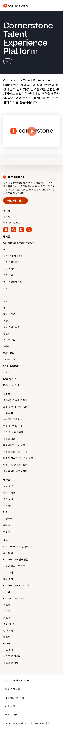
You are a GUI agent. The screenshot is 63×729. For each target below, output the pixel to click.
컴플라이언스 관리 (12, 425)
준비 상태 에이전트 (13, 255)
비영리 (6, 531)
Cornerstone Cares (14, 598)
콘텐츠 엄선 (9, 438)
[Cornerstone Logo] (15, 6)
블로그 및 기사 (10, 662)
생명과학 (7, 505)
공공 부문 (8, 486)
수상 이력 (8, 630)
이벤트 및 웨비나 (11, 656)
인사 (5, 307)
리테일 (6, 525)
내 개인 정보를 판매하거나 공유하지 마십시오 (28, 723)
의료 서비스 (9, 499)
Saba (6, 346)
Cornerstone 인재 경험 (15, 559)
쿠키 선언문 (11, 715)
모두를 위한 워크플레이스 (16, 471)
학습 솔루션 (9, 314)
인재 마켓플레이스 (12, 281)
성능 (5, 301)
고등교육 (7, 518)
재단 (5, 592)
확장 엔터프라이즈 (12, 327)
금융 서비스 (9, 492)
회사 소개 (8, 579)
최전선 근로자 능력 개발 (15, 451)
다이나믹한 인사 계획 (14, 445)
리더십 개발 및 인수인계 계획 (18, 458)
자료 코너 (8, 649)
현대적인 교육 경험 (13, 419)
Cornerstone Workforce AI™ (19, 243)
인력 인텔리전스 (11, 262)
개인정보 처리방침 (14, 697)
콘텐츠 (6, 333)
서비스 (6, 372)
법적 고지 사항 (12, 689)
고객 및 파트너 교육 (13, 432)
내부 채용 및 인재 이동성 (15, 464)
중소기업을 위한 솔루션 (15, 400)
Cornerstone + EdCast (16, 585)
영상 (7, 61)
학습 (5, 320)
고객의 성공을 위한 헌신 (15, 566)
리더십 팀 (8, 553)
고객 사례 (8, 572)
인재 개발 (8, 275)
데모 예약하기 (15, 201)
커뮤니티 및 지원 (11, 222)
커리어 (6, 611)
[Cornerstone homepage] (31, 177)
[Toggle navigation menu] (54, 5)
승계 (5, 294)
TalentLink (9, 359)
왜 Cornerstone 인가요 (15, 546)
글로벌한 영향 (10, 624)
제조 (5, 512)
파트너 (6, 618)
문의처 (6, 216)
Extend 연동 (10, 379)
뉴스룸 (6, 605)
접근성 (6, 637)
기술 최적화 (9, 268)
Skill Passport (11, 366)
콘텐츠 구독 (9, 340)
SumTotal (8, 353)
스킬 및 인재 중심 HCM (15, 407)
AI (4, 249)
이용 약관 (10, 706)
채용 (5, 288)
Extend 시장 (10, 385)
